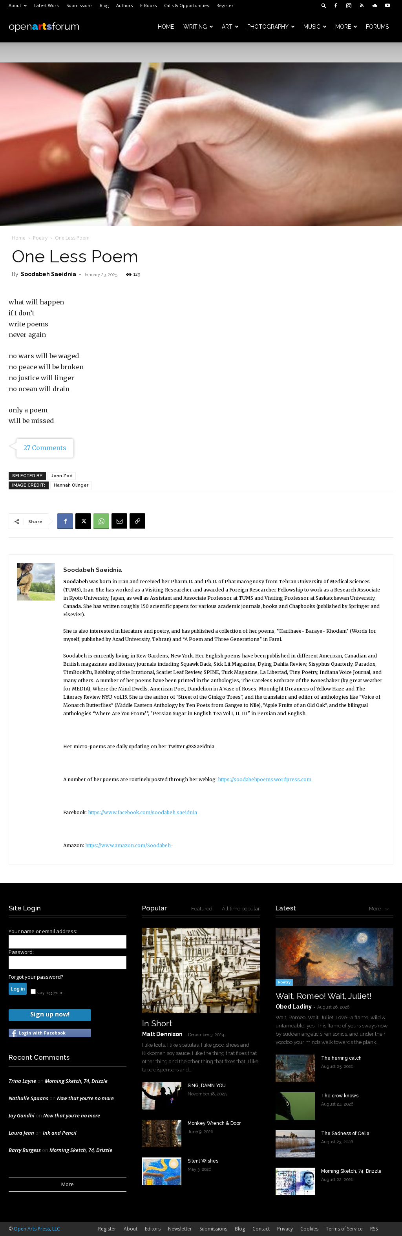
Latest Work (46, 5)
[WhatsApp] (101, 521)
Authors (124, 5)
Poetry (40, 237)
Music (311, 27)
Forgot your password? (36, 976)
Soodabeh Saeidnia (48, 274)
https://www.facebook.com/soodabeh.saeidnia (142, 812)
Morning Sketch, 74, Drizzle (76, 1080)
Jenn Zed (61, 475)
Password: (21, 952)
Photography (268, 27)
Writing (195, 27)
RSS (374, 1228)
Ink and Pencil (60, 1132)
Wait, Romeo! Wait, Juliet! (323, 996)
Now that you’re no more (85, 1098)
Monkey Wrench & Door (214, 1123)
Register (225, 5)
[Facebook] (336, 5)
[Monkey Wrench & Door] (161, 1133)
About (15, 5)
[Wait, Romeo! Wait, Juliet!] (334, 957)
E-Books (148, 5)
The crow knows (339, 1096)
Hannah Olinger (71, 485)
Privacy (285, 1228)
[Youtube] (387, 5)
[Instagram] (348, 5)
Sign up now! (49, 1014)
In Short (157, 1023)
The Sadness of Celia (345, 1133)
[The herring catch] (295, 1068)
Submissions (79, 5)
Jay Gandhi (22, 1115)
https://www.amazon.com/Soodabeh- (129, 845)
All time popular (241, 909)
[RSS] (361, 5)
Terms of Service (344, 1228)
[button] (324, 5)
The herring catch (341, 1058)
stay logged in (50, 992)
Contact (261, 1228)
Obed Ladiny (294, 1006)
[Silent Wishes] (161, 1171)
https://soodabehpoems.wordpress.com (264, 779)
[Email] (119, 521)
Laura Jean (21, 1132)
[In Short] (201, 970)
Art (227, 27)
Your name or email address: (43, 931)
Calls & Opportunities (186, 5)
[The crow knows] (295, 1106)
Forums (377, 27)
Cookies (309, 1228)
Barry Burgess (25, 1150)
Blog (104, 5)
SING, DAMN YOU (207, 1085)
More (343, 27)
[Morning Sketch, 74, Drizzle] (295, 1181)
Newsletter (180, 1228)
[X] (83, 521)
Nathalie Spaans (28, 1098)
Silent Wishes (203, 1161)
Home (166, 27)
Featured (201, 909)
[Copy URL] (137, 521)
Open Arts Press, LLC (37, 1228)
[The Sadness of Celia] (295, 1143)
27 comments (45, 448)
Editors (153, 1228)
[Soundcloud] (374, 5)
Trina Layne (22, 1080)
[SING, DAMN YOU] (161, 1096)
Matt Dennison (162, 1034)
